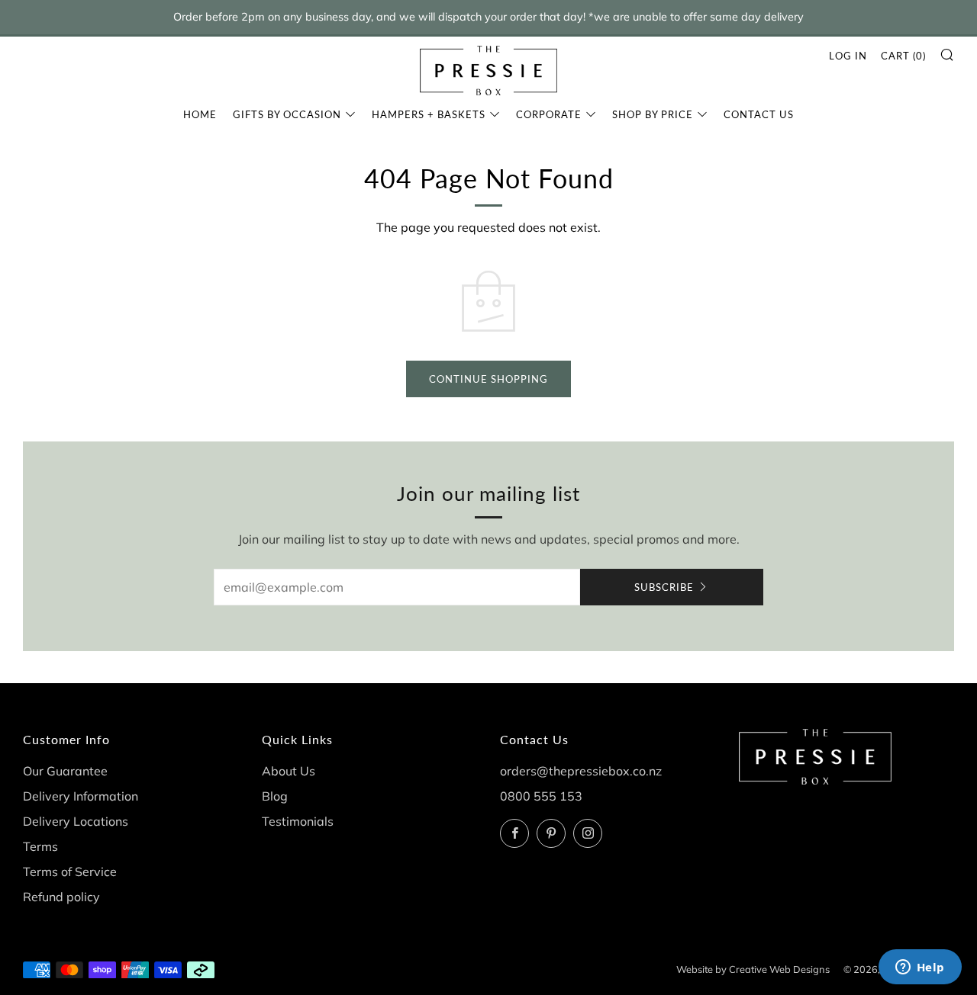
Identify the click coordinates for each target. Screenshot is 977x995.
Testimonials (298, 821)
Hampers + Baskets (428, 114)
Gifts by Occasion (287, 114)
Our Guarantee (65, 770)
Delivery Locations (75, 821)
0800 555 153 (541, 796)
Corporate (549, 114)
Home (200, 114)
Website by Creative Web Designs (753, 969)
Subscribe (664, 587)
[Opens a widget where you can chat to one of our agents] (920, 968)
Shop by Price (652, 114)
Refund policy (61, 896)
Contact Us (759, 114)
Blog (275, 796)
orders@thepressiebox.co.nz (581, 770)
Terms (40, 846)
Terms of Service (70, 871)
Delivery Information (80, 796)
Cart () (903, 56)
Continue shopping (488, 379)
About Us (288, 770)
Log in (848, 56)
